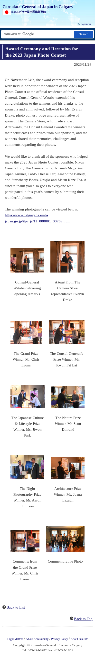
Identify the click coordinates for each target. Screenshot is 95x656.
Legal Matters (15, 638)
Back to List (16, 607)
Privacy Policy (59, 638)
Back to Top (83, 619)
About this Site (79, 638)
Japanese (86, 24)
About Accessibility (37, 638)
